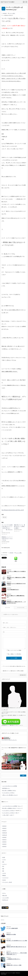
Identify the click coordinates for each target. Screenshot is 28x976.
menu (26, 2)
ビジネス (4, 859)
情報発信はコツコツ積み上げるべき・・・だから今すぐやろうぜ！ (16, 602)
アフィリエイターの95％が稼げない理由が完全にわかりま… (14, 666)
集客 (3, 870)
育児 (3, 866)
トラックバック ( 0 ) (20, 607)
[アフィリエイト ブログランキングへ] (6, 738)
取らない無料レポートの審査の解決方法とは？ (16, 596)
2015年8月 (4, 837)
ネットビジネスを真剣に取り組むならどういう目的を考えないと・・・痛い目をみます (7, 528)
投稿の (4, 895)
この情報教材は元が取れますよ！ (13, 959)
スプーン (19, 808)
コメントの (5, 897)
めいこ (19, 806)
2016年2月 (4, 828)
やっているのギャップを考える (8, 792)
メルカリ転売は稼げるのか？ (13, 589)
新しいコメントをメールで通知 (14, 650)
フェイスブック (5, 877)
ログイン (4, 893)
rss (23, 2)
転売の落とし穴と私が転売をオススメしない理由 (16, 940)
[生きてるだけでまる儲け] (8, 2)
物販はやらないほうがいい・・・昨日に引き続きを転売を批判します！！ (16, 953)
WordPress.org (5, 899)
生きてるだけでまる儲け (10, 972)
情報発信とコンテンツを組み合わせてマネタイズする (7, 538)
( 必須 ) (5, 622)
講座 (3, 861)
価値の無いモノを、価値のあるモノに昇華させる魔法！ (19, 526)
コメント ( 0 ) (7, 607)
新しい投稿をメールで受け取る (14, 654)
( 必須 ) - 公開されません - (10, 627)
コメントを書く (12, 13)
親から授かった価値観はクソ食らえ (9, 790)
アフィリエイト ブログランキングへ (9, 740)
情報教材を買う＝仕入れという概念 (13, 965)
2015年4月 (4, 846)
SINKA (5, 974)
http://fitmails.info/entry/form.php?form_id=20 (13, 510)
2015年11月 (4, 835)
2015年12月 (4, 832)
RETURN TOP (23, 675)
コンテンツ (5, 554)
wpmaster (5, 13)
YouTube (4, 879)
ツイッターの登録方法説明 (12, 928)
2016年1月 (4, 830)
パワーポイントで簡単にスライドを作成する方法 (16, 572)
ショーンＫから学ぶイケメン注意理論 (9, 806)
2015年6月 (4, 841)
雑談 (3, 868)
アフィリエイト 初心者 (7, 882)
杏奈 (16, 812)
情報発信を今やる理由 (11, 934)
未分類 (3, 857)
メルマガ (4, 873)
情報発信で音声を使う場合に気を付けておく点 (16, 946)
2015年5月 (4, 844)
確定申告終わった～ (6, 788)
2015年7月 (4, 839)
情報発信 (4, 875)
